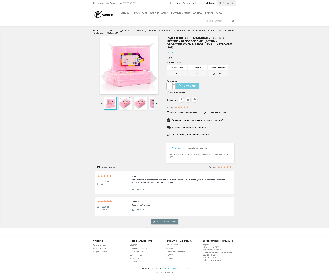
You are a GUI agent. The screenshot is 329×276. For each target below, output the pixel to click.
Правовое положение (139, 248)
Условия (185, 268)
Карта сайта (135, 258)
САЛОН (219, 13)
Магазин (126, 13)
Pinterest (194, 99)
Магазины (134, 261)
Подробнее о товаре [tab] (197, 148)
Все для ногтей (159, 13)
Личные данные (173, 244)
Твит (187, 99)
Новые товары (99, 248)
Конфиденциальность (171, 268)
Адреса (169, 254)
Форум (209, 13)
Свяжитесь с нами (138, 255)
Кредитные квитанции (176, 251)
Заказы (169, 248)
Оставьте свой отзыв (216, 112)
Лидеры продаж (100, 251)
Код (168, 58)
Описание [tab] (177, 148)
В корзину (187, 85)
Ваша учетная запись (179, 241)
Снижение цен (99, 245)
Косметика (140, 13)
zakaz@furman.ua (212, 260)
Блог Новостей (136, 251)
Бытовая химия (180, 13)
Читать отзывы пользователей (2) (185, 112)
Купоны (169, 258)
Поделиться (181, 99)
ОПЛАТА (197, 13)
